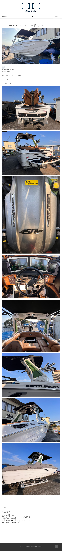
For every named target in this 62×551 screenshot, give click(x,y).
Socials (56, 16)
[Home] (31, 7)
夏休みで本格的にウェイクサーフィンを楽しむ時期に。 (17, 517)
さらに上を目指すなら (8, 515)
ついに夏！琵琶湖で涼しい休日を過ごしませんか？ (16, 521)
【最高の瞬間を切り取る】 (9, 519)
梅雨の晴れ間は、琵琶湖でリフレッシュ (13, 523)
